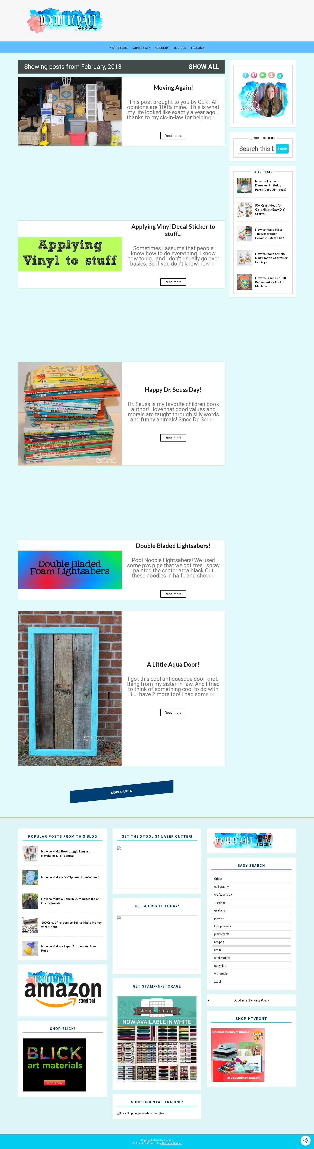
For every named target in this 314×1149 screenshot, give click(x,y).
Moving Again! (173, 87)
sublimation (222, 958)
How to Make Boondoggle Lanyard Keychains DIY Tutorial (65, 853)
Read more (173, 135)
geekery (219, 910)
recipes (219, 942)
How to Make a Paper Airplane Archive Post (68, 948)
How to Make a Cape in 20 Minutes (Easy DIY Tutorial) (69, 901)
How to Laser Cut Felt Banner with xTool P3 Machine (270, 282)
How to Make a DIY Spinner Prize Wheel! (70, 877)
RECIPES (180, 47)
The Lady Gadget (171, 1143)
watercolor (221, 973)
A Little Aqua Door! (173, 664)
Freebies (197, 47)
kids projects (222, 926)
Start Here (119, 47)
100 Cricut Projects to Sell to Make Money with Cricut (71, 925)
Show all (204, 66)
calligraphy (221, 886)
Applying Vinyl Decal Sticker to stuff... (173, 230)
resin (217, 950)
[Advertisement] (121, 187)
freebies (220, 902)
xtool (217, 981)
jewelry (219, 918)
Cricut (218, 878)
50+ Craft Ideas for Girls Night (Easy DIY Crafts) (270, 210)
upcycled (220, 965)
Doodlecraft (166, 1140)
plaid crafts (221, 934)
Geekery (162, 47)
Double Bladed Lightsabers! (173, 545)
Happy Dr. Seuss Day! (173, 389)
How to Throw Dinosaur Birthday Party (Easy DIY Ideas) (270, 185)
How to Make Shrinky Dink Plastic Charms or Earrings (271, 258)
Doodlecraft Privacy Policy (251, 1000)
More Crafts (121, 792)
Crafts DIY (141, 47)
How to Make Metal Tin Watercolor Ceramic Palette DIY (269, 234)
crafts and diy (223, 894)
